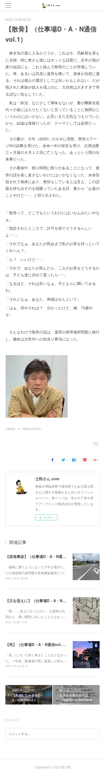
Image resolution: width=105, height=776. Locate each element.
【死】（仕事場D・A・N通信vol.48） (37, 644)
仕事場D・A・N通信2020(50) (23, 429)
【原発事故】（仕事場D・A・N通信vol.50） (43, 556)
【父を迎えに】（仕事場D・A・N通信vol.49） (45, 600)
